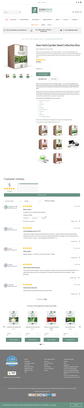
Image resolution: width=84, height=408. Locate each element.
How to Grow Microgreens (70, 368)
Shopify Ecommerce (45, 391)
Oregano (41, 107)
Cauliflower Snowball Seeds (14, 327)
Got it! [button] (76, 405)
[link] (41, 60)
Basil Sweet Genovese (44, 100)
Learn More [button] (53, 405)
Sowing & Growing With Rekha (71, 366)
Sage (40, 113)
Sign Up (44, 2)
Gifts (25, 372)
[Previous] (4, 326)
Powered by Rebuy (42, 346)
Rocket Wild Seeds (70, 327)
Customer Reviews (48, 363)
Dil (40, 106)
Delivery (54, 79)
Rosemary (41, 111)
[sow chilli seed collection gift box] (43, 144)
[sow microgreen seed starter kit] (73, 144)
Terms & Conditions (49, 368)
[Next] (79, 326)
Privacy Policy (47, 366)
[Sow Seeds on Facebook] (76, 2)
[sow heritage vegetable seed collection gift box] (57, 130)
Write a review (42, 195)
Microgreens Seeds (29, 366)
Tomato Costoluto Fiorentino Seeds (51, 327)
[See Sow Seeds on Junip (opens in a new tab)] (45, 299)
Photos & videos (50, 201)
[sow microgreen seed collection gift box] (73, 130)
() (78, 12)
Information (42, 79)
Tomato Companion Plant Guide (71, 377)
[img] (16, 206)
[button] (28, 184)
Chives (40, 102)
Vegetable (66, 365)
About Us (46, 361)
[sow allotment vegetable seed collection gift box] (43, 130)
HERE (59, 122)
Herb (65, 363)
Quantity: (38, 68)
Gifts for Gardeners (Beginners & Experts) (35, 39)
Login (38, 2)
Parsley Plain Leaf (43, 109)
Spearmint (41, 114)
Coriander (41, 104)
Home (22, 39)
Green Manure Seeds (29, 363)
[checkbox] (51, 201)
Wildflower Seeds (28, 370)
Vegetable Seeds (28, 368)
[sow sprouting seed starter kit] (43, 158)
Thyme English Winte (44, 116)
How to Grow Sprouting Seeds (71, 370)
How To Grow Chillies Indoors (71, 375)
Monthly (66, 361)
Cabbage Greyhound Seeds (33, 327)
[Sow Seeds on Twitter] (78, 2)
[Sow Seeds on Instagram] (80, 2)
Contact (46, 370)
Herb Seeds (27, 365)
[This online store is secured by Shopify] (12, 373)
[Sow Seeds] (42, 10)
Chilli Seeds (27, 361)
